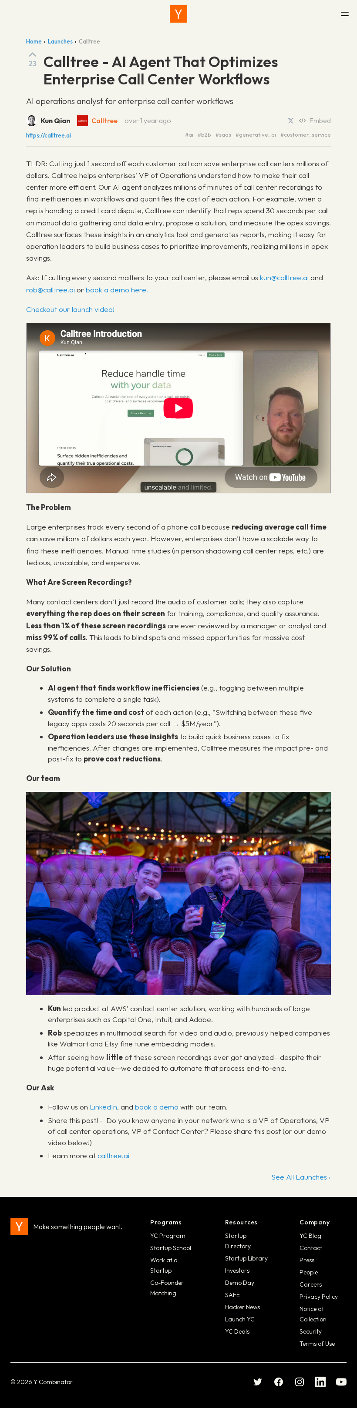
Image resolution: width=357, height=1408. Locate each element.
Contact (311, 1248)
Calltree (104, 120)
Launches (60, 41)
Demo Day (239, 1283)
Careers (311, 1284)
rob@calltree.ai (50, 289)
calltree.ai (113, 1155)
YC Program (167, 1236)
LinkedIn (103, 1106)
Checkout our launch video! (70, 309)
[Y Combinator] (178, 14)
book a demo (156, 1106)
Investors (237, 1270)
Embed (320, 120)
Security (311, 1331)
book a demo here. (117, 289)
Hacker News (242, 1307)
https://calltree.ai (48, 135)
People (309, 1272)
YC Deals (237, 1331)
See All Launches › (301, 1176)
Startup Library (246, 1258)
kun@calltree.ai (284, 277)
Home (34, 41)
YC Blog (310, 1236)
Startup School (170, 1248)
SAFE (232, 1295)
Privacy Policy (319, 1297)
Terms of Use (317, 1344)
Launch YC (240, 1319)
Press (307, 1260)
